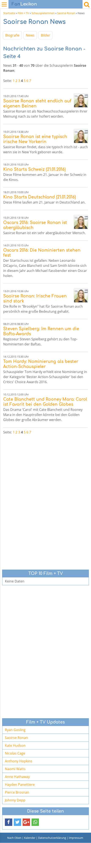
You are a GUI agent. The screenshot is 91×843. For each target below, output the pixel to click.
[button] (8, 822)
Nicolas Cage (15, 753)
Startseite (9, 13)
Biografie (12, 35)
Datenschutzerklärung (52, 838)
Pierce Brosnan (17, 792)
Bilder (45, 35)
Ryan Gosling (15, 730)
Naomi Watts (15, 769)
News (30, 35)
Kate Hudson (15, 745)
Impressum (76, 838)
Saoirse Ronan (66, 13)
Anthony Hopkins (18, 761)
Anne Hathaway (17, 776)
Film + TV (23, 13)
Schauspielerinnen (43, 13)
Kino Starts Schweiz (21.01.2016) (34, 169)
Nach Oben (14, 838)
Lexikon (24, 4)
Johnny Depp (15, 800)
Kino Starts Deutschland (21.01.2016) (39, 197)
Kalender (29, 838)
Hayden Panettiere (20, 784)
